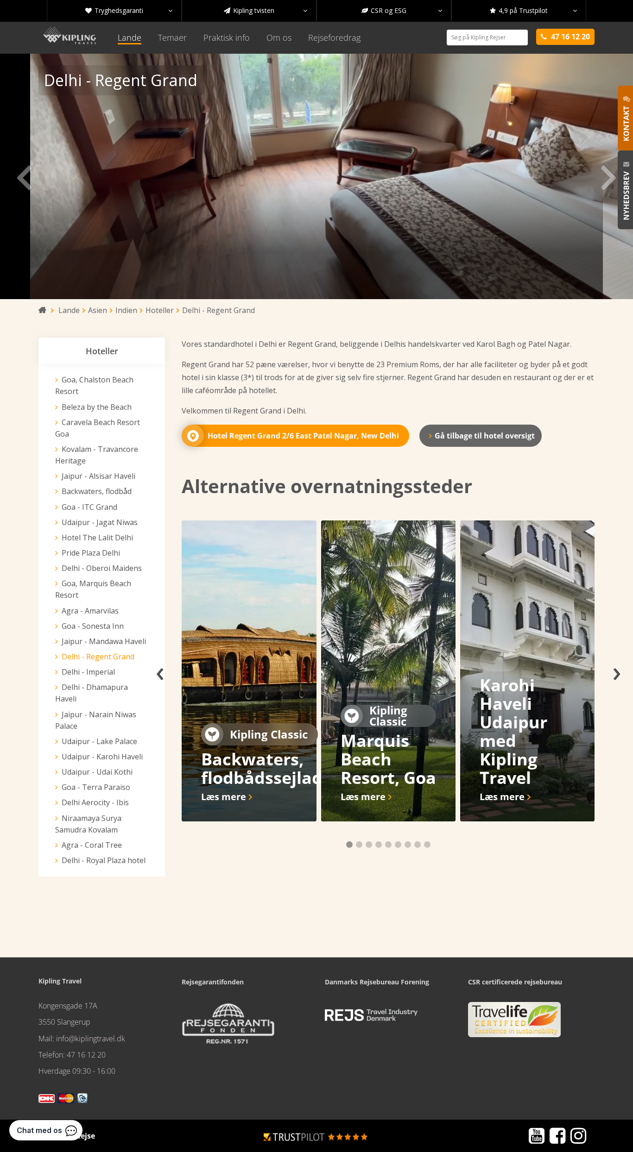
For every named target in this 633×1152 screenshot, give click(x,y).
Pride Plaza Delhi (91, 553)
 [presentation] (24, 176)
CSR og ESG (401, 10)
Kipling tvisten (265, 10)
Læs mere (223, 796)
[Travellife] (514, 1023)
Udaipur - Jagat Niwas (100, 522)
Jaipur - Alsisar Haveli (98, 476)
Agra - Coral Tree (92, 845)
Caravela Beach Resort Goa (97, 428)
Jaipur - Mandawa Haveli (104, 641)
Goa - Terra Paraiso (96, 787)
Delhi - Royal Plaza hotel (104, 860)
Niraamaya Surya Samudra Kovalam (88, 824)
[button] (349, 844)
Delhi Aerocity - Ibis (95, 802)
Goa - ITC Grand (89, 507)
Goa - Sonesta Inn (93, 626)
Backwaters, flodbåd (97, 491)
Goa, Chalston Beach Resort (94, 385)
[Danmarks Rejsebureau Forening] (371, 1015)
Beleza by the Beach (97, 407)
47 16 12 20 (86, 1055)
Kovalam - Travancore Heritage (96, 455)
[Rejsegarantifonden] (228, 1026)
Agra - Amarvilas (90, 611)
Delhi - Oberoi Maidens (102, 568)
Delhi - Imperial (88, 672)
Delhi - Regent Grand (98, 656)
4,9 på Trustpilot (533, 10)
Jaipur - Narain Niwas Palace (95, 720)
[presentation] (160, 671)
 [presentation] (608, 176)
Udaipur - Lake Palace (99, 741)
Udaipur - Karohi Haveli (102, 756)
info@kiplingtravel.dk (90, 1038)
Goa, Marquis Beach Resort (93, 589)
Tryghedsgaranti (128, 10)
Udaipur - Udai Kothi (97, 772)
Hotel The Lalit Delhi (97, 537)
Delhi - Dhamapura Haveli (91, 693)
